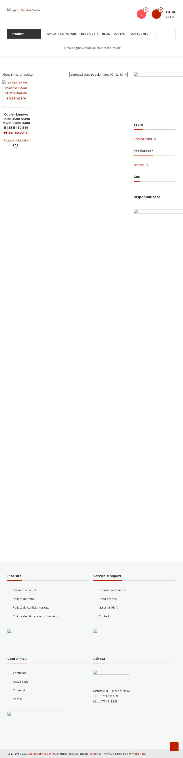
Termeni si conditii (25, 590)
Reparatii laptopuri (61, 34)
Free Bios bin (89, 34)
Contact (120, 34)
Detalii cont (20, 681)
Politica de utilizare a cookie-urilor (35, 616)
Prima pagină (71, 48)
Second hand (143, 139)
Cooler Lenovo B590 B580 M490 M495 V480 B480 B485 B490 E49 (16, 121)
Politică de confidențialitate (31, 607)
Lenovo (139, 165)
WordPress (138, 753)
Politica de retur (23, 599)
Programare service (112, 590)
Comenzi (19, 690)
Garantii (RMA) (108, 607)
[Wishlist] (141, 14)
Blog (106, 34)
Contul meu (139, 34)
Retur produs (108, 599)
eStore (94, 753)
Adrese (18, 699)
